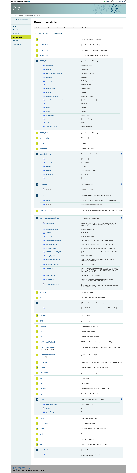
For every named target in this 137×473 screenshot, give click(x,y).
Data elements (17, 30)
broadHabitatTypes (51, 404)
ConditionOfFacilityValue (53, 240)
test (41, 434)
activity (48, 200)
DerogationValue (51, 248)
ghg (41, 321)
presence (48, 104)
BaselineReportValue (52, 229)
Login (107, 1)
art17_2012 (44, 61)
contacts (48, 159)
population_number (52, 96)
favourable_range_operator (54, 73)
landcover (44, 373)
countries (48, 308)
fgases (42, 303)
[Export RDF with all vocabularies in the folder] (121, 61)
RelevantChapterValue (52, 284)
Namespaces (17, 44)
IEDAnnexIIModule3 (47, 347)
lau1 (41, 378)
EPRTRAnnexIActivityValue (54, 252)
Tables (15, 26)
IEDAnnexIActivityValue (53, 259)
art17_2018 (44, 133)
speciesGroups (50, 412)
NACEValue (49, 268)
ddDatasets (49, 163)
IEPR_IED (43, 362)
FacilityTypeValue (51, 256)
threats (48, 119)
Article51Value (50, 223)
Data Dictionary (28, 15)
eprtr (42, 195)
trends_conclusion (51, 126)
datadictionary (45, 154)
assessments (50, 65)
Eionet (21, 15)
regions (48, 408)
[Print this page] (111, 1)
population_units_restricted (54, 100)
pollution (48, 92)
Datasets (16, 23)
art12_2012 (44, 45)
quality (48, 107)
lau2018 (43, 389)
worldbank (44, 450)
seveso (43, 428)
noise (42, 418)
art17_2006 (44, 55)
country (48, 455)
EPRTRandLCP (46, 211)
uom (41, 439)
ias (41, 331)
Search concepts (57, 33)
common (43, 149)
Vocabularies (17, 37)
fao (41, 298)
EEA (21, 1)
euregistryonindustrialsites (50, 218)
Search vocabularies (42, 33)
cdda (42, 143)
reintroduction (50, 115)
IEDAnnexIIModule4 (47, 355)
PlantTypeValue (50, 275)
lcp (41, 394)
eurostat (43, 292)
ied (41, 337)
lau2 (41, 383)
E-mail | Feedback (19, 467)
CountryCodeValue (51, 244)
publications (44, 423)
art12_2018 (44, 50)
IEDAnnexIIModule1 (47, 342)
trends (47, 123)
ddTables (48, 166)
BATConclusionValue (52, 237)
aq (41, 39)
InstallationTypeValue (52, 264)
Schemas (16, 33)
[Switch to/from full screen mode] (114, 1)
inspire (42, 367)
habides (43, 326)
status (47, 178)
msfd (42, 399)
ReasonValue (50, 279)
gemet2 (43, 315)
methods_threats (51, 85)
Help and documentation (21, 19)
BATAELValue (50, 233)
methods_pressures (52, 81)
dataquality (44, 184)
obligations (49, 174)
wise (41, 444)
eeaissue (48, 170)
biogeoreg (49, 69)
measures (49, 77)
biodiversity (44, 138)
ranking (48, 111)
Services (15, 40)
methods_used (50, 88)
